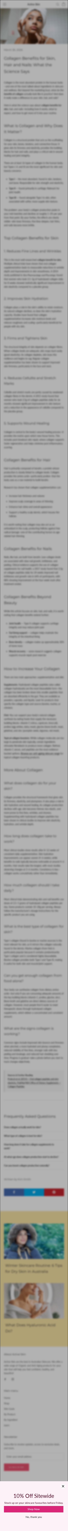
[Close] (63, 1486)
